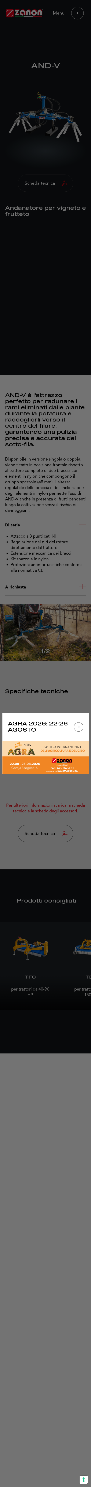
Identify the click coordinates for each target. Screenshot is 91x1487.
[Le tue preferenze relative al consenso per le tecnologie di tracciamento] (84, 1480)
